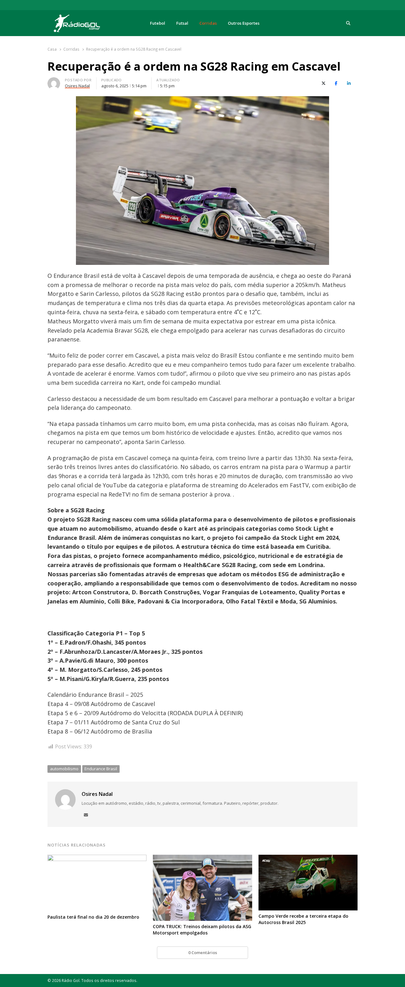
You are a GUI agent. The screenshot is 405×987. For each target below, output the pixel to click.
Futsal (182, 23)
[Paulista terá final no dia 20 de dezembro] (96, 858)
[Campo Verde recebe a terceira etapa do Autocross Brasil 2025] (308, 858)
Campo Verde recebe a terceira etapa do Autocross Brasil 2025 (303, 919)
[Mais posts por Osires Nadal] (53, 81)
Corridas (208, 23)
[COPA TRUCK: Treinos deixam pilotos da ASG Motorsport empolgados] (202, 858)
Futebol (157, 23)
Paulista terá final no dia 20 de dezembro (93, 917)
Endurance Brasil (100, 768)
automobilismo (64, 768)
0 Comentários (202, 952)
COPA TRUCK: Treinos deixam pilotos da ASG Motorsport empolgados (202, 929)
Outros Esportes (243, 23)
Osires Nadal (97, 793)
